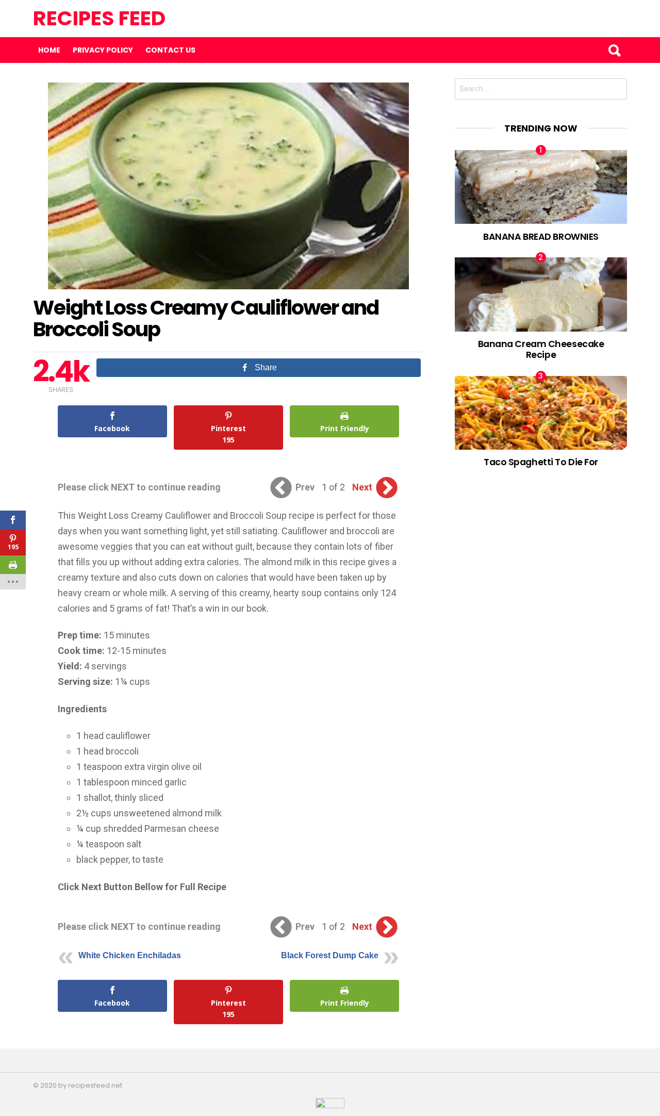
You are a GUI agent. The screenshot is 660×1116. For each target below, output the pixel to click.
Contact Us (170, 50)
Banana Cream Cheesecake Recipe (541, 349)
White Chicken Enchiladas (129, 955)
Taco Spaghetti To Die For (541, 461)
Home (49, 50)
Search (614, 50)
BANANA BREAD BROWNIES (541, 236)
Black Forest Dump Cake (329, 955)
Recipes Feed (99, 18)
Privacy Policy (103, 50)
